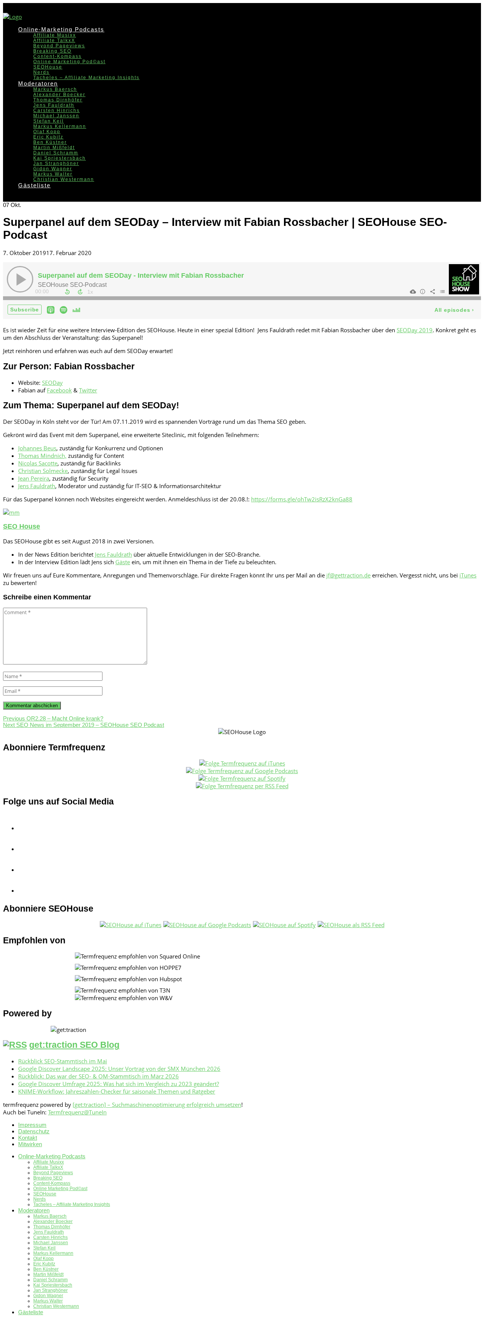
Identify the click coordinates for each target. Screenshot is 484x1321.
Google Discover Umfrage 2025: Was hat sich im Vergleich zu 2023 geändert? (118, 1084)
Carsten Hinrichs (56, 110)
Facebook (59, 390)
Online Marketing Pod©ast (69, 61)
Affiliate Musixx (54, 35)
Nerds (41, 72)
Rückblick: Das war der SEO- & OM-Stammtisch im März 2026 (98, 1076)
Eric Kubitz (48, 137)
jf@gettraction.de (348, 575)
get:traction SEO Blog (74, 1045)
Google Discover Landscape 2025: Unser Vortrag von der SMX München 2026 (119, 1068)
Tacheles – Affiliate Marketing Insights (86, 77)
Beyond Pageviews (59, 45)
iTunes (467, 575)
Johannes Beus (37, 448)
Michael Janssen (56, 115)
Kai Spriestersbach (59, 158)
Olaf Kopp (46, 131)
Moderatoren (38, 83)
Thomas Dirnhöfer (57, 100)
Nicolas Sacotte (37, 463)
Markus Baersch (55, 89)
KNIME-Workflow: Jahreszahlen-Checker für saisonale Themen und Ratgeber (116, 1091)
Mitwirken (30, 1144)
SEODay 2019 (415, 330)
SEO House (21, 526)
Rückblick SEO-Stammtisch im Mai (62, 1061)
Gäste (122, 562)
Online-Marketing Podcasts (61, 29)
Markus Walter (53, 174)
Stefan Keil (48, 121)
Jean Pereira (33, 478)
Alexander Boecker (59, 94)
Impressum (32, 1125)
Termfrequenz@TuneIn (77, 1112)
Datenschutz (34, 1131)
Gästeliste (34, 185)
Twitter (88, 390)
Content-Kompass (57, 56)
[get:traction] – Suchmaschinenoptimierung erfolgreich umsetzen (157, 1104)
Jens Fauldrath (53, 105)
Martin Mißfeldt (54, 147)
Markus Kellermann (59, 126)
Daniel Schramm (55, 153)
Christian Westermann (63, 179)
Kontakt (27, 1137)
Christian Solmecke (43, 471)
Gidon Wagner (52, 168)
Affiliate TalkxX (54, 40)
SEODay (52, 382)
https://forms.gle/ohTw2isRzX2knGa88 (301, 499)
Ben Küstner (50, 142)
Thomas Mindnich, (42, 455)
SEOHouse (47, 67)
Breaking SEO (52, 51)
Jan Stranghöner (56, 163)
